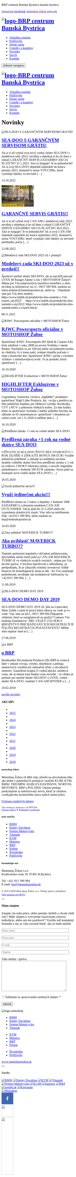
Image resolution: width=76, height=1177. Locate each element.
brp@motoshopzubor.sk (26, 884)
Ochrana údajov (9, 810)
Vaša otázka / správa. (14, 959)
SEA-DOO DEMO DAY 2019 (31, 599)
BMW (13, 824)
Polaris (13, 848)
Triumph (14, 834)
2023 (12, 727)
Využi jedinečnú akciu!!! (26, 494)
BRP (12, 845)
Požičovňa (15, 41)
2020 (12, 748)
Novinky (14, 51)
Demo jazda (16, 44)
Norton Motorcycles (21, 831)
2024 (12, 720)
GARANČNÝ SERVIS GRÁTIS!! (35, 213)
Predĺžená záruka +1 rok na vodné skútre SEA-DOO (36, 442)
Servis (13, 55)
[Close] (3, 1066)
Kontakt (14, 58)
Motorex (14, 841)
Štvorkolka (16, 852)
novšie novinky (11, 694)
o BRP (8, 652)
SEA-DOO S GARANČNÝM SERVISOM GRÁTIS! (30, 143)
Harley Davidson (19, 827)
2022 (12, 734)
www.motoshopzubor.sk (17, 1061)
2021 (12, 741)
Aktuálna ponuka (20, 37)
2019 (12, 755)
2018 (12, 762)
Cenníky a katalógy (21, 48)
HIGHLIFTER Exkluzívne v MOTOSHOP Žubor (30, 387)
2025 (12, 713)
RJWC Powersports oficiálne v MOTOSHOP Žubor (32, 332)
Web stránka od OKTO (13, 894)
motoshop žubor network (41, 11)
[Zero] (9, 1087)
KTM (12, 838)
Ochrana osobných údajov (18, 801)
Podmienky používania (29, 810)
